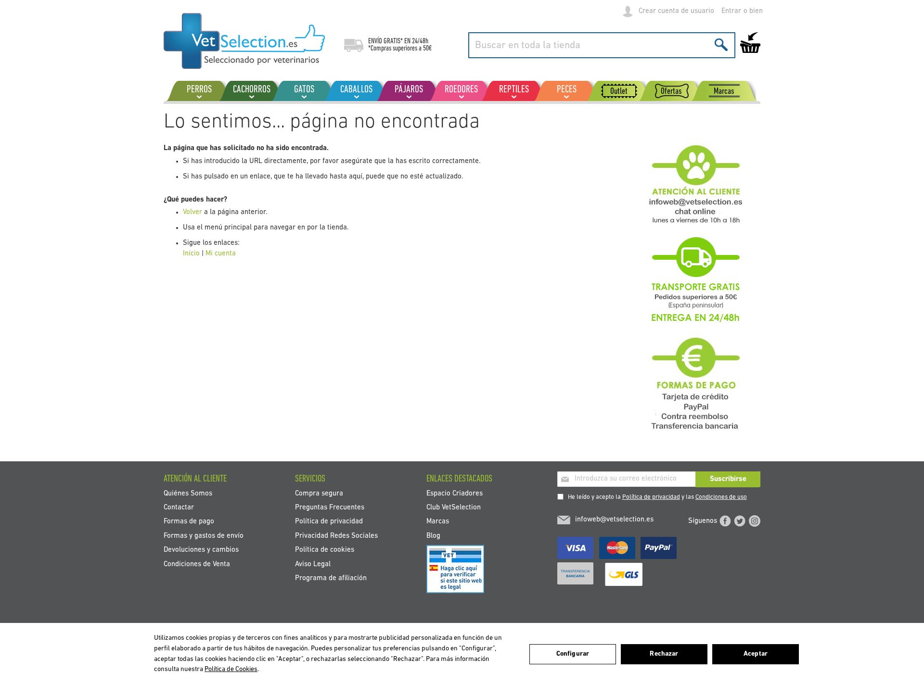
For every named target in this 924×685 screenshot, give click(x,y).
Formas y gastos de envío (204, 535)
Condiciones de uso (721, 497)
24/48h (420, 41)
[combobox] (601, 45)
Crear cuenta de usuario (676, 11)
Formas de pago (189, 521)
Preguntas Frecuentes (329, 507)
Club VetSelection (453, 507)
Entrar (731, 11)
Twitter (739, 521)
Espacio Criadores (454, 493)
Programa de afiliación (331, 578)
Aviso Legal (313, 564)
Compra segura (319, 493)
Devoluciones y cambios (201, 550)
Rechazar (664, 654)
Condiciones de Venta (197, 564)
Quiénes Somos (188, 493)
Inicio (191, 253)
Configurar (572, 654)
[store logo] (244, 41)
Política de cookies (324, 550)
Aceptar (756, 654)
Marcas (437, 521)
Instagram (754, 521)
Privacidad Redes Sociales (336, 535)
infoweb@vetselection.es (614, 519)
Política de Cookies (231, 669)
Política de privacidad (651, 497)
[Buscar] (721, 44)
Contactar (179, 507)
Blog (433, 535)
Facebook (725, 521)
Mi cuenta (220, 253)
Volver (192, 212)
